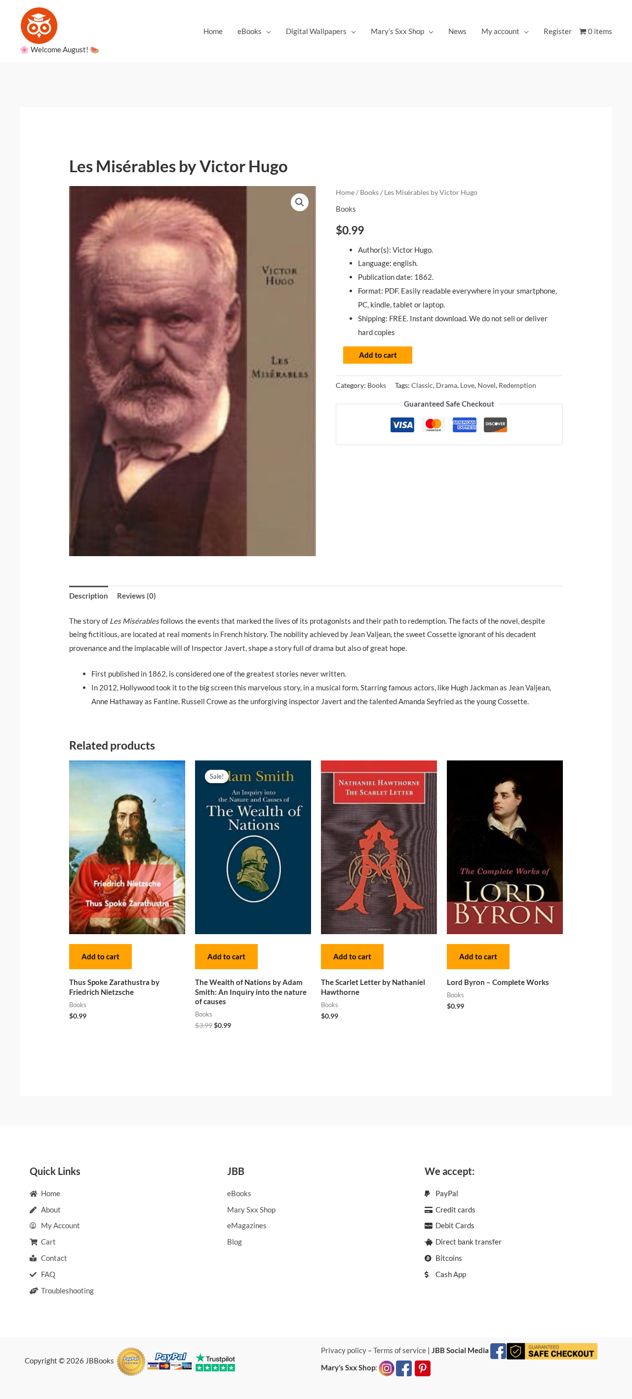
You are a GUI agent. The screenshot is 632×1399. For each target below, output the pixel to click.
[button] (300, 202)
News (457, 31)
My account (500, 31)
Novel (486, 385)
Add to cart (378, 354)
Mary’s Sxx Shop (397, 31)
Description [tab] (88, 595)
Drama (446, 385)
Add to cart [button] (100, 956)
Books (369, 192)
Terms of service (399, 1350)
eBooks (249, 31)
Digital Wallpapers (316, 31)
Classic (422, 385)
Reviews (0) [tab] (136, 595)
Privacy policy (343, 1350)
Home (213, 31)
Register (558, 31)
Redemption (517, 385)
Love (467, 385)
